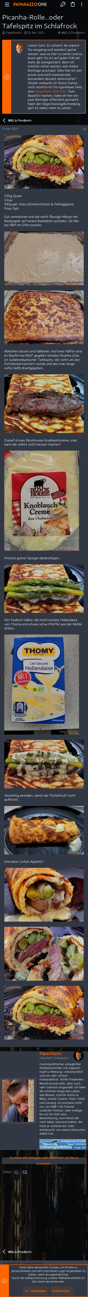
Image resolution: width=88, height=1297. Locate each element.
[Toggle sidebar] (82, 4)
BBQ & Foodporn (73, 32)
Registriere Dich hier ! (51, 91)
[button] (7, 4)
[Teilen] (84, 129)
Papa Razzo (51, 1053)
